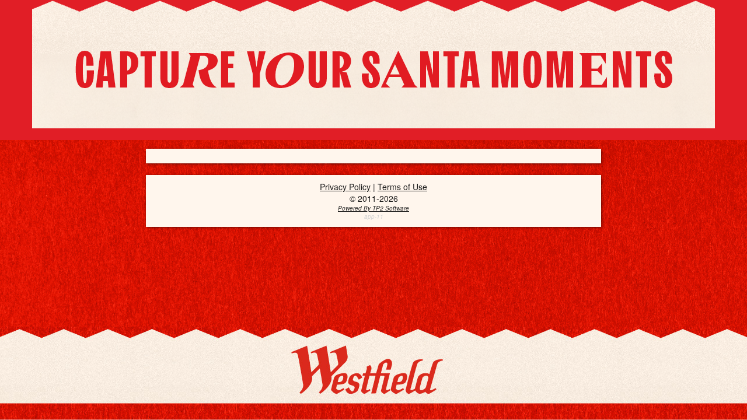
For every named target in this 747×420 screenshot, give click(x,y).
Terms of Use (402, 186)
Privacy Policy (345, 186)
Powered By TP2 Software (373, 208)
